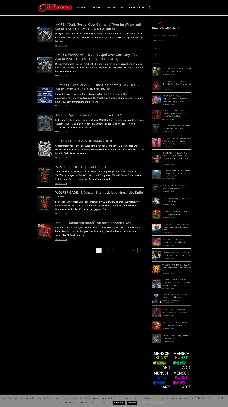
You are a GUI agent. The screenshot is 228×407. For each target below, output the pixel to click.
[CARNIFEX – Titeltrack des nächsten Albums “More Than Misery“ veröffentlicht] (156, 114)
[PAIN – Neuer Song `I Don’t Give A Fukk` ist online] (156, 201)
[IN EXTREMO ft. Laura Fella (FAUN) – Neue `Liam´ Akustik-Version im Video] (156, 228)
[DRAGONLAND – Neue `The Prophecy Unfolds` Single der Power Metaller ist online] (156, 99)
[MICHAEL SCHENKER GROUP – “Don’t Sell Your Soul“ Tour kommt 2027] (156, 85)
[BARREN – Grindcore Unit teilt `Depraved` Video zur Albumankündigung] (156, 298)
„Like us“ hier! (157, 40)
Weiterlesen (61, 45)
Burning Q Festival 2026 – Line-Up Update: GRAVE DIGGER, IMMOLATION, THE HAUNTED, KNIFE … (99, 87)
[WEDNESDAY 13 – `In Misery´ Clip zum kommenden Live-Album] (156, 312)
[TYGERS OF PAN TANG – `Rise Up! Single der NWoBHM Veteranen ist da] (156, 269)
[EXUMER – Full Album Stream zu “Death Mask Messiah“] (156, 188)
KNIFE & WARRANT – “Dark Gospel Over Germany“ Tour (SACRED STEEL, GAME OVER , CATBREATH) (97, 56)
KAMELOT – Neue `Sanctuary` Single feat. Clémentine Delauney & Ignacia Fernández (176, 282)
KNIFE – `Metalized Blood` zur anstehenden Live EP (94, 223)
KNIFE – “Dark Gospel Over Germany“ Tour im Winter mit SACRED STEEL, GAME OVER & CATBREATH (98, 26)
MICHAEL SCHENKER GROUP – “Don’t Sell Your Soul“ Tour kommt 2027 (176, 84)
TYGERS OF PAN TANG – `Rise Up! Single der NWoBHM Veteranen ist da (176, 268)
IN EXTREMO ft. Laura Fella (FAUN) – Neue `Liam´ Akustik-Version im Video (176, 227)
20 (133, 250)
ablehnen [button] (132, 402)
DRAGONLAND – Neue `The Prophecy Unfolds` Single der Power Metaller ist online (174, 99)
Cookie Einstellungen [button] (100, 402)
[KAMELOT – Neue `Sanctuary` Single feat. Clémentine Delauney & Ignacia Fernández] (156, 283)
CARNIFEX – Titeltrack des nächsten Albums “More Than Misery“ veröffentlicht (174, 113)
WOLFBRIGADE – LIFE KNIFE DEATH (81, 166)
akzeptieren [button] (118, 402)
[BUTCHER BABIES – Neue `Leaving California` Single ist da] (156, 71)
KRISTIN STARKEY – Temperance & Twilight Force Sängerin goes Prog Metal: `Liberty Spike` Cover (176, 141)
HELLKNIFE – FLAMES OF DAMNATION (83, 141)
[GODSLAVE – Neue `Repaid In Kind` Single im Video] (156, 214)
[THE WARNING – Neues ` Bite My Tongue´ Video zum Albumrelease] (156, 255)
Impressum (163, 402)
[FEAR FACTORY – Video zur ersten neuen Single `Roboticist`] (156, 128)
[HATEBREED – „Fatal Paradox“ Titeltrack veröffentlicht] (156, 325)
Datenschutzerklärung (148, 402)
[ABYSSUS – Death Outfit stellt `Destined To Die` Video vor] (156, 242)
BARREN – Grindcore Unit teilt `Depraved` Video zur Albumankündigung (174, 297)
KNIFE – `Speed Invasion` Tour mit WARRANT (89, 115)
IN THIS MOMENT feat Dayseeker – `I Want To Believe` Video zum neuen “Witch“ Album (176, 173)
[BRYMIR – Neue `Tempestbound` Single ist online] (156, 338)
